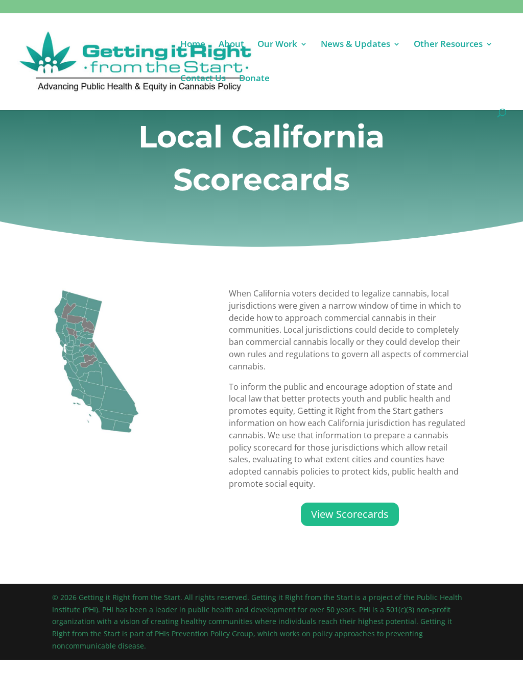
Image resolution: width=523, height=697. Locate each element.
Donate (254, 79)
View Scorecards (350, 514)
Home (192, 44)
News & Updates (355, 44)
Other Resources (448, 44)
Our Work (277, 44)
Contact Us (203, 79)
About (231, 44)
